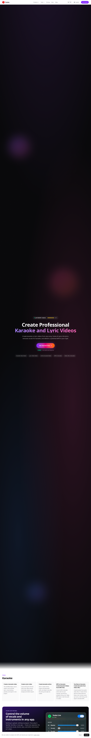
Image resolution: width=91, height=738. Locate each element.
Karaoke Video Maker (21, 355)
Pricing (48, 2)
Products (35, 2)
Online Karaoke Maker (46, 355)
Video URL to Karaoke (70, 355)
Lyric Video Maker (33, 355)
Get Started (85, 2)
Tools (42, 2)
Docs (52, 2)
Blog (56, 2)
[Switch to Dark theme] (70, 2)
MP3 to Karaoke (58, 355)
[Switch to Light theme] (68, 2)
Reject (80, 735)
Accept (86, 735)
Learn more (36, 735)
